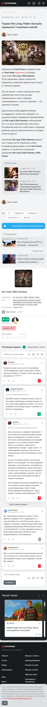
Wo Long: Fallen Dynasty (14, 291)
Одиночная (37, 302)
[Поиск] (29, 3)
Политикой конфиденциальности (20, 698)
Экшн (15, 300)
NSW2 (37, 297)
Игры (4, 677)
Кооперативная (18, 304)
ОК (5, 703)
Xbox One (27, 217)
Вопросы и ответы (32, 656)
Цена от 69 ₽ (9, 328)
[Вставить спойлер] (42, 578)
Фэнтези (29, 302)
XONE (25, 297)
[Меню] (43, 3)
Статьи (4, 660)
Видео (4, 665)
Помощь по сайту (31, 670)
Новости (12, 12)
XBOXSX (31, 297)
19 (39, 634)
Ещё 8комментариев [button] (17, 504)
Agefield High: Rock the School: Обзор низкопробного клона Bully (22, 629)
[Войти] (39, 3)
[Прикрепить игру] (29, 578)
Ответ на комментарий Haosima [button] (17, 394)
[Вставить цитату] (37, 578)
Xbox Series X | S (13, 217)
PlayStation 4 (32, 213)
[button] (4, 381)
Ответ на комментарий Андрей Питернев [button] (22, 428)
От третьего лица (31, 304)
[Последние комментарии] (34, 3)
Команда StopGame (32, 660)
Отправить (9, 583)
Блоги (4, 682)
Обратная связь (31, 674)
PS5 (21, 297)
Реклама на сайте (31, 665)
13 (19, 17)
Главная (5, 12)
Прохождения (7, 670)
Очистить (22, 334)
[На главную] (9, 3)
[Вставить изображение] (33, 578)
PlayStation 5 (19, 213)
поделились (20, 72)
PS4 (17, 297)
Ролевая (32, 300)
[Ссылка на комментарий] (42, 363)
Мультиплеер (23, 300)
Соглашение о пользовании (30, 680)
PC (9, 213)
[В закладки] (30, 17)
